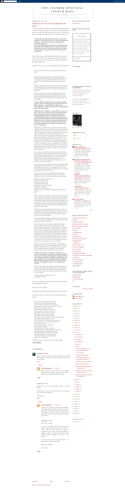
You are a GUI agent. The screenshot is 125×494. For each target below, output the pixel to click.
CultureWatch (78, 186)
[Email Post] (60, 340)
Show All (91, 210)
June (77, 379)
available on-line (77, 92)
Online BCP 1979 (77, 236)
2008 (75, 408)
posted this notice (44, 28)
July (77, 346)
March (77, 386)
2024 (75, 311)
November (78, 337)
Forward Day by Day (78, 261)
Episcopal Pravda (77, 275)
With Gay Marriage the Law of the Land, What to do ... (83, 375)
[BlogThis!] (35, 342)
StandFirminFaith (77, 241)
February (78, 389)
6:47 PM (50, 420)
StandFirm (75, 220)
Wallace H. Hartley (77, 298)
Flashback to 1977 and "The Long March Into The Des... (83, 371)
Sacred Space (76, 257)
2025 (75, 308)
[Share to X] (37, 342)
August (78, 344)
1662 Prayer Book (77, 232)
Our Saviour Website (78, 259)
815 (73, 281)
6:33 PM (57, 368)
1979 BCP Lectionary (78, 222)
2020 (75, 320)
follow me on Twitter (88, 289)
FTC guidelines (84, 99)
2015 (75, 332)
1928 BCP (75, 234)
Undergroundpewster (46, 368)
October (78, 339)
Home (51, 481)
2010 (75, 404)
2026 (75, 306)
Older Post (67, 481)
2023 (75, 313)
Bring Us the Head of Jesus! (82, 364)
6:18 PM (46, 353)
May (77, 382)
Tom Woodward (76, 277)
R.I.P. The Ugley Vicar (78, 245)
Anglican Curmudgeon (78, 247)
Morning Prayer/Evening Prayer (80, 226)
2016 (75, 330)
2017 (75, 327)
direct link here (64, 65)
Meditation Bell (77, 266)
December (78, 334)
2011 (75, 401)
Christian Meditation (78, 263)
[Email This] (33, 342)
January (78, 391)
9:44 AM (57, 405)
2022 (75, 316)
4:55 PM (45, 383)
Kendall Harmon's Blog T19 (79, 238)
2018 (75, 325)
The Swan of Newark (78, 279)
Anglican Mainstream (80, 147)
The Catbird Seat (77, 249)
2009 (75, 406)
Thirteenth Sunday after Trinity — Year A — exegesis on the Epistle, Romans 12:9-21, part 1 (83, 162)
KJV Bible (75, 230)
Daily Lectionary (77, 228)
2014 (75, 394)
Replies (40, 365)
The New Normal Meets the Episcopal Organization (82, 349)
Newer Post (35, 481)
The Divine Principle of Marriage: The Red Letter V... (83, 367)
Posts (76, 135)
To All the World (77, 251)
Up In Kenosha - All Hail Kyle (81, 200)
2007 (75, 411)
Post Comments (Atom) (45, 485)
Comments (77, 138)
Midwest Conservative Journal (80, 224)
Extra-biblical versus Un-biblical (83, 361)
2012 (75, 399)
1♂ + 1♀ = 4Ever (79, 352)
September (78, 341)
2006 (75, 413)
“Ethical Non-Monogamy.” (82, 355)
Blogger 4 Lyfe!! (78, 419)
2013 (75, 397)
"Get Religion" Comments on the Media (82, 255)
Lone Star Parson (79, 199)
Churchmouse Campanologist (82, 159)
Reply (38, 361)
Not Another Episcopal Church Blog (62, 9)
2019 (75, 323)
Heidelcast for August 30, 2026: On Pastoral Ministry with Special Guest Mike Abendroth (82, 176)
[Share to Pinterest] (40, 342)
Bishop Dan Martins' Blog (79, 253)
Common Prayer (77, 23)
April (77, 384)
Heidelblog (77, 174)
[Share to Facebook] (38, 342)
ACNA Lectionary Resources (80, 218)
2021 (75, 318)
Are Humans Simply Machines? (81, 188)
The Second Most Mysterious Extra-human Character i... (82, 358)
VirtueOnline (76, 243)
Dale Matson (40, 353)
